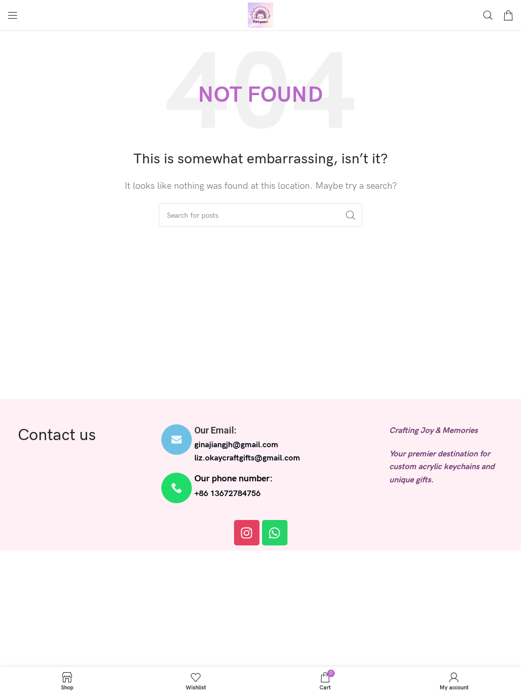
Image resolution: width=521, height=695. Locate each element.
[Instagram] (246, 532)
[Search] (488, 15)
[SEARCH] (350, 215)
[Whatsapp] (274, 532)
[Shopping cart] (508, 15)
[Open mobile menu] (13, 15)
